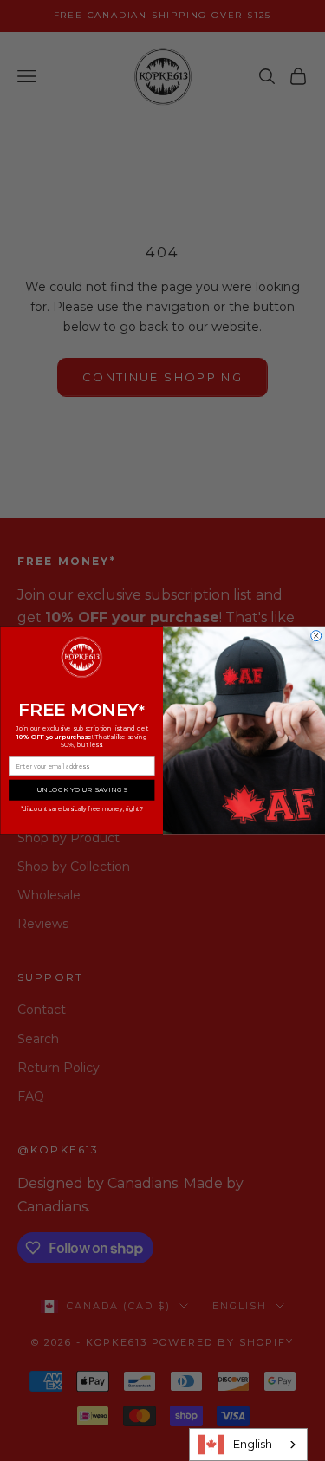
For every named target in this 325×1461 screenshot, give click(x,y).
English (252, 1444)
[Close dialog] (315, 636)
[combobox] (248, 1444)
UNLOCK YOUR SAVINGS (81, 790)
